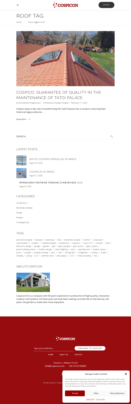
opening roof (84, 249)
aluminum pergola (24, 240)
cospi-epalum (22, 243)
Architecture (48, 102)
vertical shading (84, 256)
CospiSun (76, 243)
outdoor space (99, 249)
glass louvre (78, 246)
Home (19, 22)
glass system (92, 246)
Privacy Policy (100, 399)
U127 (72, 256)
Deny (96, 393)
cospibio (35, 243)
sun (36, 256)
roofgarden (83, 252)
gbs (54, 246)
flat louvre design (23, 246)
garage (37, 246)
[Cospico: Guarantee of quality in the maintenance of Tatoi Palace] (65, 58)
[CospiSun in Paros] (21, 173)
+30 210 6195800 (77, 365)
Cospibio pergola (49, 243)
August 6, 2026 (25, 186)
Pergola (65, 102)
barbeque (50, 240)
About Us (64, 354)
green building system (26, 249)
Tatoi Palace (62, 256)
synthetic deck (47, 256)
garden (46, 246)
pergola (28, 252)
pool (53, 252)
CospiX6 (99, 243)
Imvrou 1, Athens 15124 (66, 362)
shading (19, 256)
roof (60, 252)
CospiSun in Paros (41, 171)
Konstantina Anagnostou (29, 102)
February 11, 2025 (79, 102)
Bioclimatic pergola (24, 207)
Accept (75, 393)
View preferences (117, 393)
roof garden (70, 252)
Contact (79, 354)
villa (95, 256)
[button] (126, 374)
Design (58, 102)
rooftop (94, 252)
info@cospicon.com (54, 365)
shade (103, 252)
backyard (39, 240)
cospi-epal (97, 240)
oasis (73, 249)
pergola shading (41, 252)
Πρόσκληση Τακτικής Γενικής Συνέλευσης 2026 (51, 182)
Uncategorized (22, 222)
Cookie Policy (90, 399)
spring (29, 256)
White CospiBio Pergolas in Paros (53, 159)
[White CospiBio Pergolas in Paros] (21, 160)
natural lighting (61, 249)
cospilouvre (64, 243)
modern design (45, 249)
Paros (18, 252)
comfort (86, 240)
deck (108, 243)
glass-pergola (64, 246)
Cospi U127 (88, 243)
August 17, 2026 (35, 175)
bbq (59, 240)
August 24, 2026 (35, 163)
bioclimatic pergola (72, 240)
